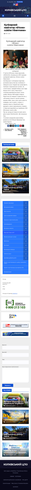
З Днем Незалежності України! (14, 173)
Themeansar (15, 472)
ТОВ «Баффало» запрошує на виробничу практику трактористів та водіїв (22, 132)
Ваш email (4, 352)
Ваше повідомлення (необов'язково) (10, 366)
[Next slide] (25, 59)
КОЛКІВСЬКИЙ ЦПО (15, 10)
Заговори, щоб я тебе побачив (9, 130)
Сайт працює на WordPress (10, 471)
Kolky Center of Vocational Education (20, 483)
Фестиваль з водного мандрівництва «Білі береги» (13, 157)
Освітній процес (6, 483)
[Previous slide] (5, 59)
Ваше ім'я (4, 345)
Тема (3, 359)
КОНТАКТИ (15, 486)
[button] (25, 15)
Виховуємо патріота (8, 154)
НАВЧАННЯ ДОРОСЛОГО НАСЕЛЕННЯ (12, 479)
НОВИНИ (15, 154)
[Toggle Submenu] (25, 203)
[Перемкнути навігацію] (14, 16)
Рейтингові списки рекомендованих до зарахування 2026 (15, 452)
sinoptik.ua (14, 293)
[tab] (11, 67)
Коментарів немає (10, 405)
